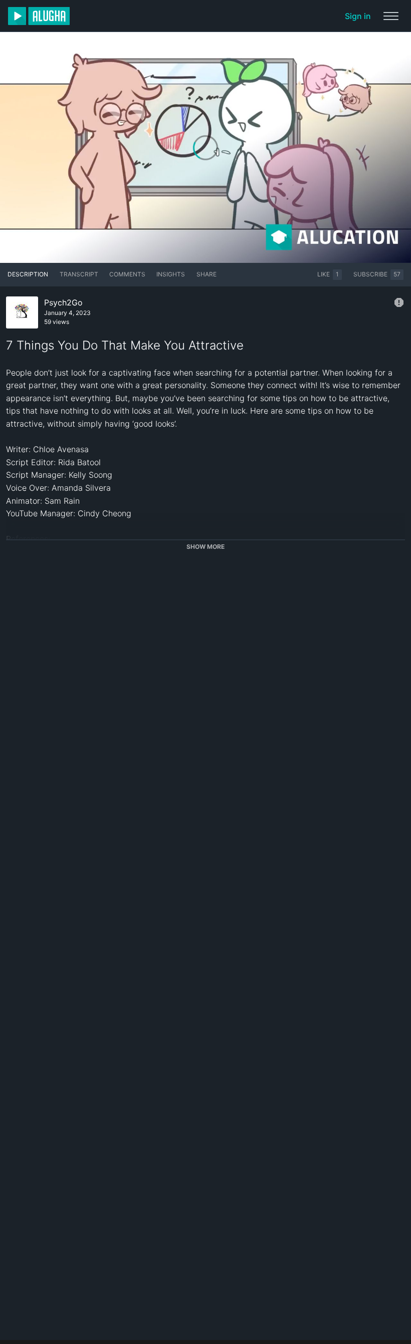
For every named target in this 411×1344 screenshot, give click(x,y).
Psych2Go (63, 302)
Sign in (358, 16)
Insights (170, 274)
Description (28, 274)
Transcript (79, 274)
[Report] (399, 302)
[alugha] (39, 16)
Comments (127, 274)
